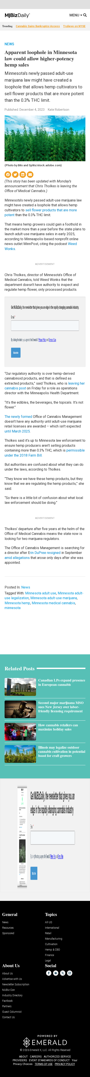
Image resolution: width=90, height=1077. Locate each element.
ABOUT (23, 1056)
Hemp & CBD (52, 949)
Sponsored (8, 933)
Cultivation (51, 944)
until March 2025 (17, 431)
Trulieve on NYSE (74, 26)
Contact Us (8, 1017)
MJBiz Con (8, 990)
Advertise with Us (12, 979)
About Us (7, 973)
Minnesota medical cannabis (53, 603)
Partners (7, 1006)
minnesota (13, 608)
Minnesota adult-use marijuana (53, 598)
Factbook (7, 1001)
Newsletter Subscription (15, 984)
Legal (48, 960)
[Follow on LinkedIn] (55, 973)
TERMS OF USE (44, 1064)
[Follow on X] (62, 973)
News (9, 44)
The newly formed (18, 417)
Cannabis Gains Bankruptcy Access (38, 26)
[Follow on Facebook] (48, 973)
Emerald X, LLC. (39, 1050)
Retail (48, 933)
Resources (8, 927)
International (52, 927)
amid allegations (17, 558)
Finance (49, 955)
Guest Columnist (12, 1011)
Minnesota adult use (40, 593)
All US (48, 922)
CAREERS (36, 1056)
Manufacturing (53, 938)
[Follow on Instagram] (69, 973)
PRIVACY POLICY (65, 1064)
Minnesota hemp (17, 603)
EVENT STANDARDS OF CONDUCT (49, 1060)
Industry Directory (12, 995)
